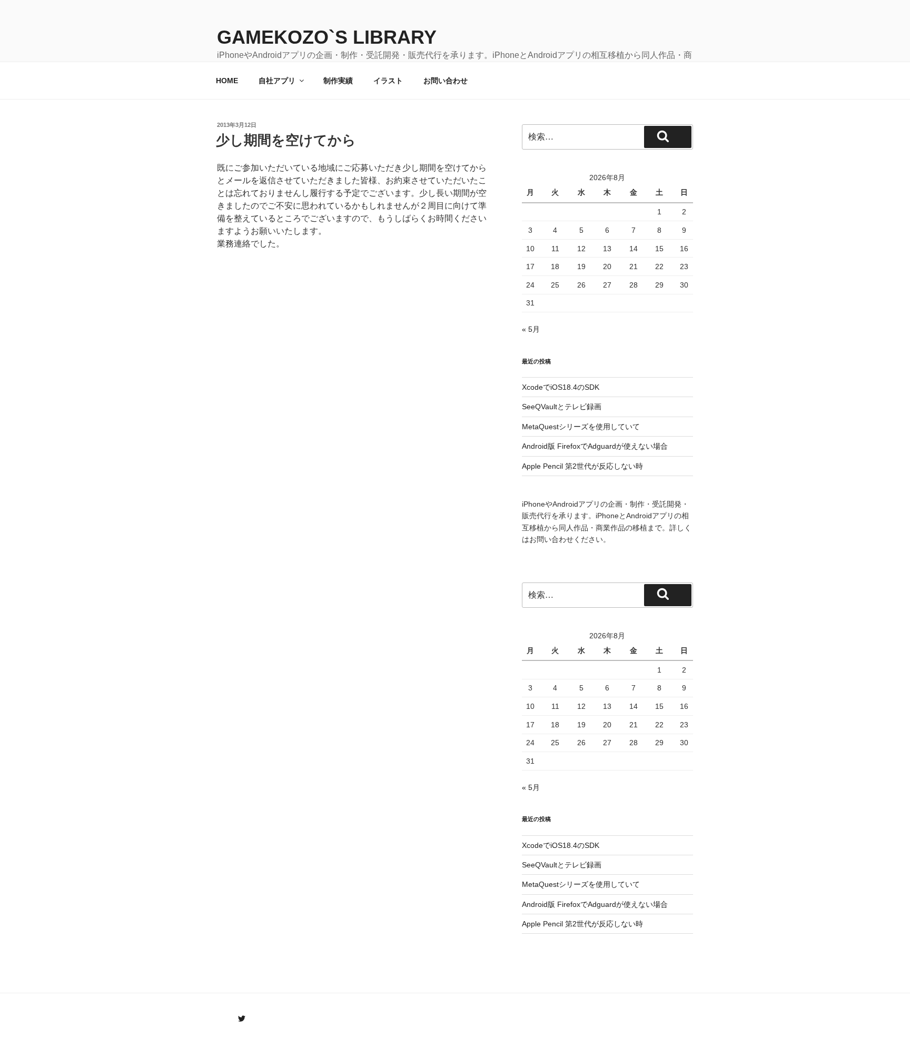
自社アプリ (277, 80)
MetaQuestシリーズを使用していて (581, 426)
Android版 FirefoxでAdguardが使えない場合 (595, 446)
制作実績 (338, 80)
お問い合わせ (445, 80)
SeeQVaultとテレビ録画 (561, 406)
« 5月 (531, 329)
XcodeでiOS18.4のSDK (560, 387)
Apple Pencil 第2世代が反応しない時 (582, 466)
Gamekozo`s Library (327, 37)
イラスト (388, 80)
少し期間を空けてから (286, 140)
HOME (227, 80)
